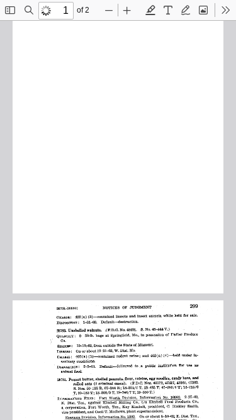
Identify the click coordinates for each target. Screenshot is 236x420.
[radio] (150, 10)
